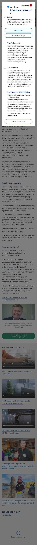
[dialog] (18, 64)
